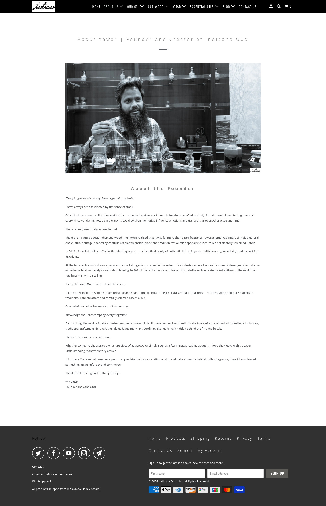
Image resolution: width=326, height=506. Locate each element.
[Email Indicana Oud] (100, 453)
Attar (177, 6)
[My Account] (271, 6)
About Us (112, 6)
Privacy (244, 438)
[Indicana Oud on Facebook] (54, 453)
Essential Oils (202, 6)
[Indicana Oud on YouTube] (70, 453)
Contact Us (248, 6)
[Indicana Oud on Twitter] (39, 453)
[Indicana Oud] (55, 6)
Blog (226, 6)
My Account (209, 450)
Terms (264, 438)
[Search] (279, 6)
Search (184, 450)
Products (175, 438)
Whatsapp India (42, 481)
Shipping (200, 438)
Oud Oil (133, 6)
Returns (223, 438)
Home (96, 6)
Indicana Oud (167, 481)
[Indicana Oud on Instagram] (85, 453)
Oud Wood (156, 6)
